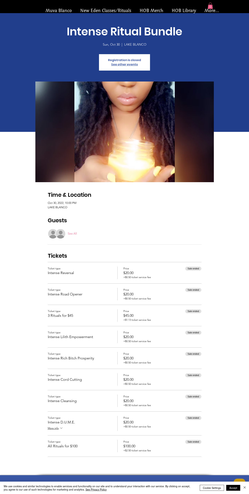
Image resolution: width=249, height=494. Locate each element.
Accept (233, 488)
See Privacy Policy (96, 489)
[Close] (244, 488)
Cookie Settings (212, 488)
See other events (124, 64)
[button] (210, 6)
